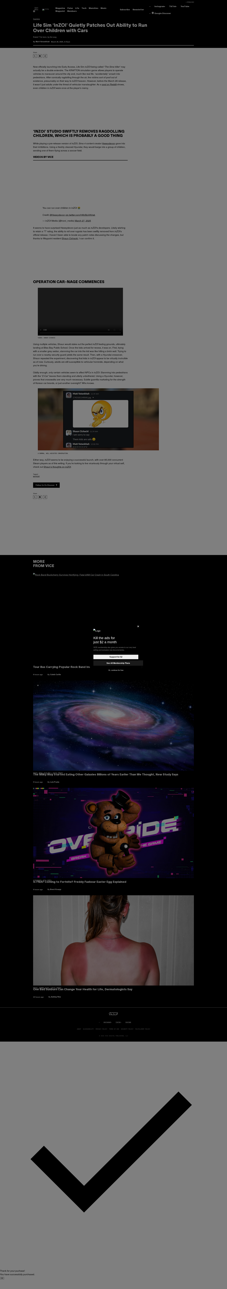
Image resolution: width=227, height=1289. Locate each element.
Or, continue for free (115, 670)
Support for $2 (115, 657)
